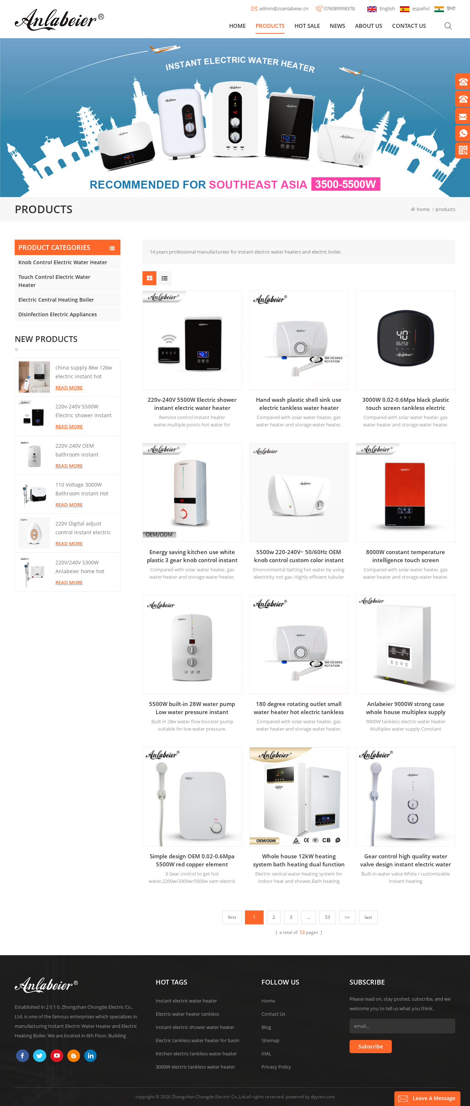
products (270, 25)
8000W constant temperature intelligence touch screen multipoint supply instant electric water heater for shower (405, 556)
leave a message (434, 1098)
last (368, 917)
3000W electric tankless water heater (195, 1066)
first (232, 917)
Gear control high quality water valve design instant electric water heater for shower (405, 860)
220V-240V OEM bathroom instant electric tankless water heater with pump (83, 450)
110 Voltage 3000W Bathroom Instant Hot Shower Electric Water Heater (82, 489)
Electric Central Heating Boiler (56, 299)
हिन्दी (451, 8)
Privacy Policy (276, 1066)
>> (347, 917)
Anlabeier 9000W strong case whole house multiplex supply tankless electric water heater (405, 708)
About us (368, 25)
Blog (266, 1027)
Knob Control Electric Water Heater (62, 262)
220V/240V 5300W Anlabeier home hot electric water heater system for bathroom (81, 567)
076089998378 (339, 8)
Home (268, 1000)
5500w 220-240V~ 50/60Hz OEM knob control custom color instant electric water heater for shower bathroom (299, 556)
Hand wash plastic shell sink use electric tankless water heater (298, 403)
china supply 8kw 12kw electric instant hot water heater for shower (85, 372)
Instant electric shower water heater (195, 1027)
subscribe (370, 1046)
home (237, 25)
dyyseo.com (323, 1097)
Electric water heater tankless (187, 1014)
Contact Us (273, 1014)
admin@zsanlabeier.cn (283, 8)
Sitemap (270, 1040)
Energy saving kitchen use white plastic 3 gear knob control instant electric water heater (192, 556)
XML (266, 1053)
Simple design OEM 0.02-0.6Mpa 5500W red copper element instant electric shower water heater (192, 860)
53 (327, 917)
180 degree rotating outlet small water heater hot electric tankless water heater (299, 708)
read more (69, 387)
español (421, 8)
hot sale (307, 25)
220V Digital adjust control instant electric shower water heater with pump (83, 528)
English (387, 8)
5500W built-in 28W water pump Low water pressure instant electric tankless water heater (192, 708)
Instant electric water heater (186, 1000)
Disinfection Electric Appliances (57, 314)
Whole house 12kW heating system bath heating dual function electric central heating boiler (299, 860)
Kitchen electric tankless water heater (196, 1053)
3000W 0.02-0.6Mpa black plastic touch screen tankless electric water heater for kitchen (405, 404)
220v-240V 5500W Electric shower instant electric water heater (83, 411)
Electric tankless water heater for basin (197, 1040)
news (337, 25)
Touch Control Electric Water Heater (54, 280)
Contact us (409, 25)
